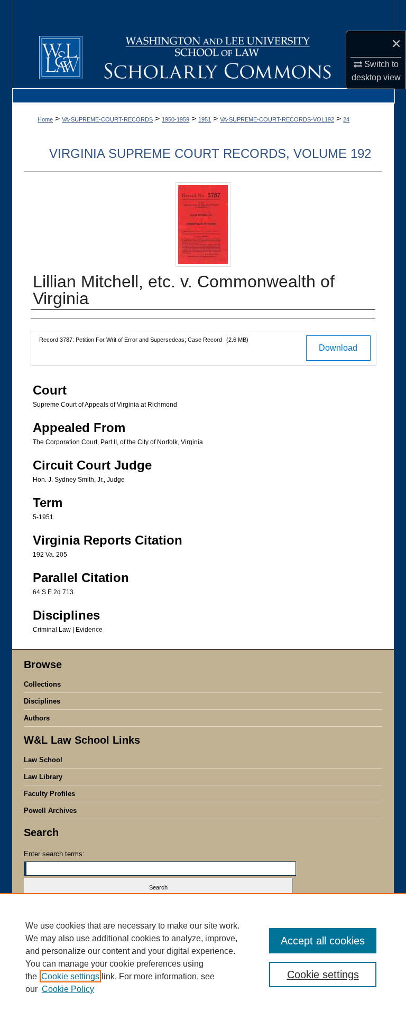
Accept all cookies (323, 941)
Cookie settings (70, 976)
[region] (203, 957)
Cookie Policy (68, 989)
